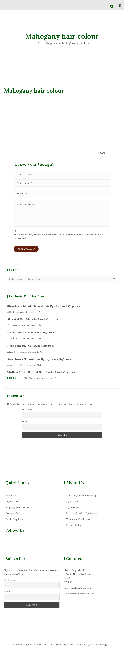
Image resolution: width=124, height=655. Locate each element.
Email (24, 421)
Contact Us (12, 513)
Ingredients (12, 501)
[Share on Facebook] (109, 153)
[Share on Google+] (118, 153)
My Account (72, 501)
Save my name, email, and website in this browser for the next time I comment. (58, 236)
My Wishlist (72, 507)
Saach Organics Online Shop (81, 495)
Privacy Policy (73, 525)
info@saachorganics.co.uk (78, 587)
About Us (11, 495)
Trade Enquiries (14, 519)
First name (27, 409)
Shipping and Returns (17, 507)
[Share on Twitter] (113, 153)
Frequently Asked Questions (81, 513)
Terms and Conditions (78, 519)
